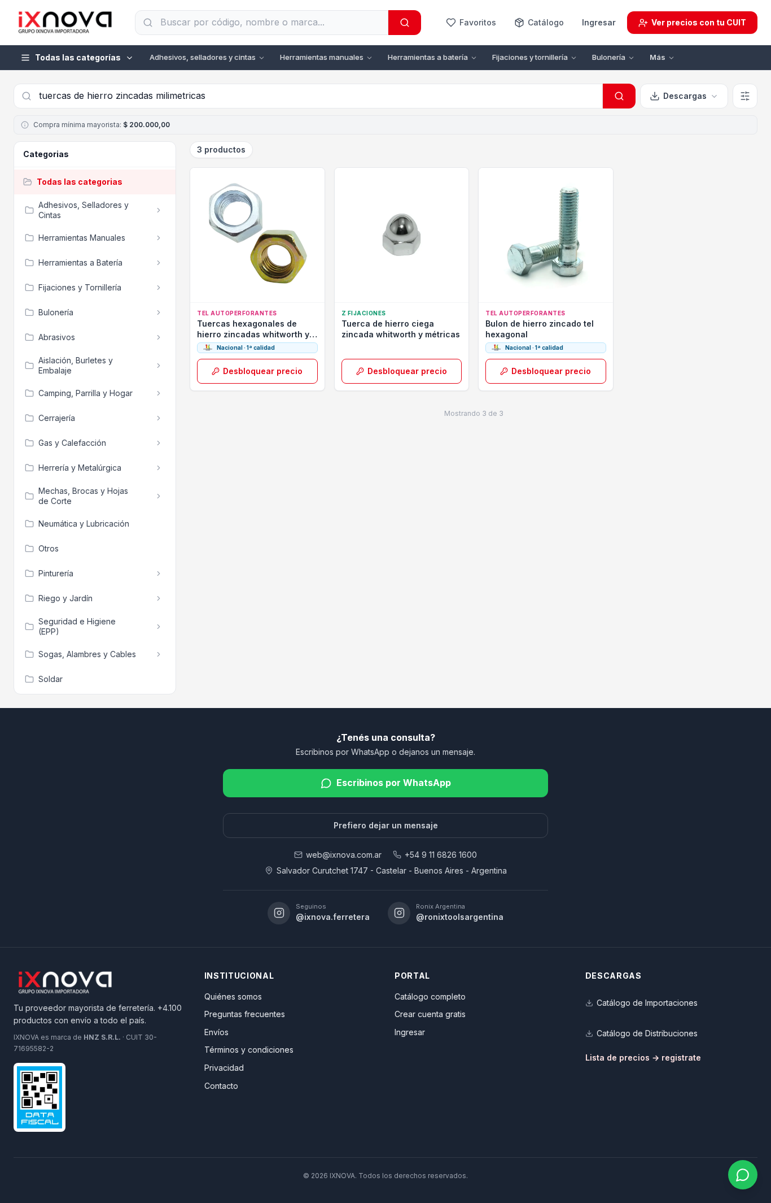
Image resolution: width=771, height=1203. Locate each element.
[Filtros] (745, 96)
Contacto (221, 1086)
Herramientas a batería (428, 57)
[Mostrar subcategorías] (158, 210)
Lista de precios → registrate (643, 1057)
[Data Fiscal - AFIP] (39, 1097)
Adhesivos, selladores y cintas (203, 57)
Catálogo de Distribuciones (647, 1033)
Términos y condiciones (248, 1049)
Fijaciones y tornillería (530, 57)
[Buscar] (404, 22)
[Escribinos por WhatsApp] (742, 1174)
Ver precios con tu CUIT (698, 22)
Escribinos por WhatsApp (393, 782)
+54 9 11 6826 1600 (441, 854)
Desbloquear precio (263, 371)
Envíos (216, 1032)
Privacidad (224, 1067)
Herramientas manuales (321, 57)
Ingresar (599, 22)
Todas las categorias (79, 181)
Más (657, 57)
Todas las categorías (78, 57)
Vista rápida (263, 289)
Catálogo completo (430, 996)
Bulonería (608, 57)
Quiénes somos (233, 996)
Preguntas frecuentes (244, 1014)
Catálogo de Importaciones (647, 1002)
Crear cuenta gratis (430, 1014)
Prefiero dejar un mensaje (386, 825)
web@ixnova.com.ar (344, 854)
